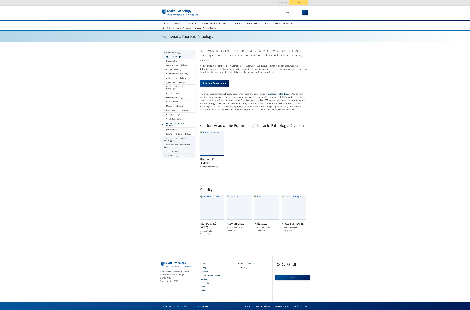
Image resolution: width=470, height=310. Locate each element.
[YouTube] (294, 264)
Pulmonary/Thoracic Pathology (175, 124)
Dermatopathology (174, 69)
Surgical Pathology (172, 57)
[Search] (305, 12)
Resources (288, 23)
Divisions (236, 23)
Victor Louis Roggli (293, 223)
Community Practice (172, 151)
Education (191, 23)
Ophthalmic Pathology (175, 119)
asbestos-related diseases (279, 94)
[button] (192, 52)
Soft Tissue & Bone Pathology (178, 134)
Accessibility (242, 267)
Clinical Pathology (171, 155)
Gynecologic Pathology (175, 82)
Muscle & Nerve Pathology (177, 110)
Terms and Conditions (246, 263)
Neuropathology (173, 114)
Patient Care (251, 23)
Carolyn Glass (235, 223)
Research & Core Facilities (214, 23)
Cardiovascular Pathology (176, 65)
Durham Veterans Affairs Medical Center (177, 146)
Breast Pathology (173, 61)
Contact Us (282, 2)
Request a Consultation (214, 83)
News (265, 23)
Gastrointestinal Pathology (177, 74)
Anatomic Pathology (172, 52)
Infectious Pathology (174, 97)
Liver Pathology (172, 102)
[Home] (180, 12)
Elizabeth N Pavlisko (207, 161)
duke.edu (187, 306)
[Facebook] (278, 264)
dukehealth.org (202, 306)
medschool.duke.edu (170, 306)
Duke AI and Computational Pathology (175, 139)
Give (298, 3)
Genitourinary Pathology (176, 78)
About (166, 23)
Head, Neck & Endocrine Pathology (176, 87)
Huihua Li (260, 223)
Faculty (178, 23)
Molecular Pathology (174, 106)
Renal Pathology (172, 129)
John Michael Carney (208, 225)
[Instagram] (289, 264)
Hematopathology (173, 93)
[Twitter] (283, 264)
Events (277, 23)
